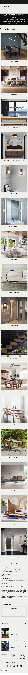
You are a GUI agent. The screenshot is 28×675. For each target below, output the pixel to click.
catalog (19, 646)
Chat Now (14, 608)
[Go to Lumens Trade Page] (5, 633)
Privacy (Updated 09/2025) (13, 655)
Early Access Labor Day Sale (14, 2)
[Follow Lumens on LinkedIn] (21, 666)
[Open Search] (17, 7)
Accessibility (4, 654)
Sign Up (23, 574)
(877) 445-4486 (14, 613)
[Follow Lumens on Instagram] (14, 666)
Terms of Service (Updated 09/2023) (22, 656)
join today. (17, 634)
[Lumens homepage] (5, 7)
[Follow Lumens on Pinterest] (11, 666)
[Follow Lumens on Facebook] (7, 666)
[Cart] (20, 7)
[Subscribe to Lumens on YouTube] (17, 666)
